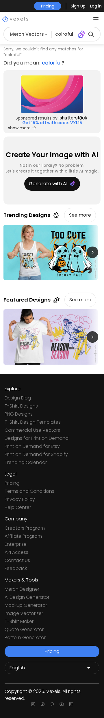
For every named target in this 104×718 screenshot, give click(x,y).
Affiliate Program (23, 536)
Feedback (16, 568)
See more (80, 215)
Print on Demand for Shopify (36, 454)
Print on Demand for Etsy (32, 446)
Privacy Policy (20, 499)
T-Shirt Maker (19, 621)
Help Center (18, 507)
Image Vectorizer (24, 613)
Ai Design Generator (27, 597)
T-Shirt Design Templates (33, 422)
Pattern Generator (25, 637)
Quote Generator (24, 629)
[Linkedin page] (71, 704)
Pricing (12, 483)
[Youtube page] (61, 704)
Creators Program (25, 528)
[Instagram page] (33, 704)
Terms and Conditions (29, 491)
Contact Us (17, 560)
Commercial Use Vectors (32, 430)
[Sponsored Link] (52, 94)
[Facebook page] (42, 704)
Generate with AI (48, 183)
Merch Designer (22, 589)
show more (19, 128)
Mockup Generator (26, 605)
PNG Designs (19, 414)
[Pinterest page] (52, 704)
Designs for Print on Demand (36, 438)
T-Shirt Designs (21, 406)
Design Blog (18, 398)
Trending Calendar (26, 462)
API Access (16, 552)
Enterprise (16, 544)
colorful (52, 62)
